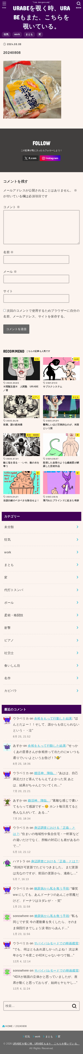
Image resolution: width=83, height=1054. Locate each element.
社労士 (9, 653)
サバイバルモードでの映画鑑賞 (56, 943)
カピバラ (10, 690)
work (17, 34)
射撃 (7, 627)
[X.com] (31, 158)
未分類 (9, 527)
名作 (7, 678)
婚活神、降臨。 (45, 773)
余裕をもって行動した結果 (53, 718)
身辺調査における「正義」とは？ (55, 861)
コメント (11, 207)
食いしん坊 (12, 665)
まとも (29, 34)
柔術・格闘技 (13, 615)
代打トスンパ (13, 590)
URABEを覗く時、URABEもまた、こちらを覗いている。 (41, 17)
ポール (9, 602)
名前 (8, 252)
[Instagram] (50, 158)
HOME (9, 1026)
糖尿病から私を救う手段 (51, 888)
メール (10, 271)
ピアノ (9, 640)
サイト (8, 291)
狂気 (6, 34)
